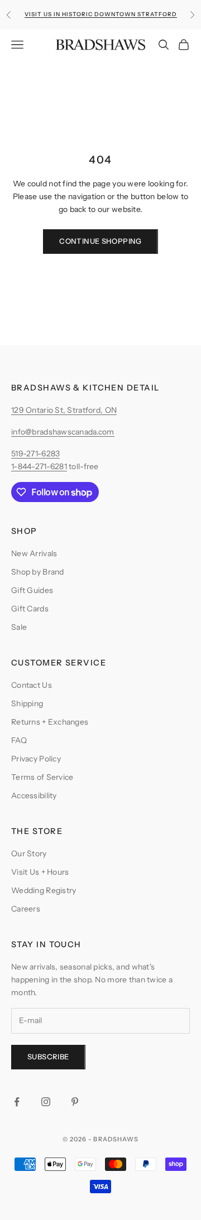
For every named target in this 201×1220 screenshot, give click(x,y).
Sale (19, 627)
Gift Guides (32, 590)
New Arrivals (34, 553)
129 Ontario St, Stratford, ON (64, 410)
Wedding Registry (43, 890)
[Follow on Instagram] (45, 1101)
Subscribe (48, 1056)
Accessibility (34, 795)
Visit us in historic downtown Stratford (101, 14)
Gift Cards (30, 609)
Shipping (27, 703)
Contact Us (31, 685)
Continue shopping (100, 241)
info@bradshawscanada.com (62, 432)
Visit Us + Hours (40, 872)
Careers (25, 909)
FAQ (19, 740)
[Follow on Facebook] (16, 1101)
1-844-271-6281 (39, 466)
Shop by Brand (37, 572)
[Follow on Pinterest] (74, 1101)
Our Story (29, 853)
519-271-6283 (35, 454)
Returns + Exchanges (49, 722)
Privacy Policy (36, 759)
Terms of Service (42, 777)
